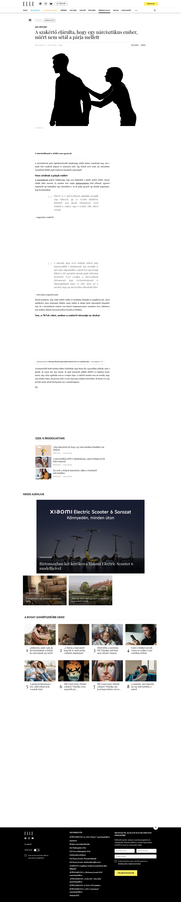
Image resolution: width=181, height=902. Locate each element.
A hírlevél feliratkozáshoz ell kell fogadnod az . (133, 863)
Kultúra (73, 10)
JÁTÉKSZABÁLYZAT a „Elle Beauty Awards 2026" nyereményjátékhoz (86, 874)
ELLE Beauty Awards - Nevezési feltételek (83, 859)
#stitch (78, 361)
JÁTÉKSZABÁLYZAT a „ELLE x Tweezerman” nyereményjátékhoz (84, 890)
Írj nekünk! (28, 844)
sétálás (143, 45)
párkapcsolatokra (82, 183)
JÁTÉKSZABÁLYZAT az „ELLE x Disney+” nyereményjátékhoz (90, 837)
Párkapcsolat (104, 10)
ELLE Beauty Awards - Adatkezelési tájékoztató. (85, 862)
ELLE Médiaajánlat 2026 (78, 848)
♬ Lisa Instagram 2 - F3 (96, 361)
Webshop (151, 4)
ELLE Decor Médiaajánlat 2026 (80, 851)
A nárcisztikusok (41, 180)
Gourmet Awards (50, 10)
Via (36, 387)
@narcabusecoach (42, 361)
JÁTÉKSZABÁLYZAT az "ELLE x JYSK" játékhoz (85, 885)
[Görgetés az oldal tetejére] (155, 827)
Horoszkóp (126, 10)
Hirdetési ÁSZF (74, 895)
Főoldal (38, 20)
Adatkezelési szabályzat (78, 855)
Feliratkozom (126, 873)
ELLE (60, 45)
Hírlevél (62, 4)
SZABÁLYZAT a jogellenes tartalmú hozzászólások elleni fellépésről (88, 867)
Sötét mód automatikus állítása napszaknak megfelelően (38, 857)
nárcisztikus (135, 45)
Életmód (92, 10)
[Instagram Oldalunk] (29, 838)
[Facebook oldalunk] (40, 4)
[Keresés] (154, 10)
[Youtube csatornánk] (51, 4)
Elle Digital (35, 10)
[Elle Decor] (28, 4)
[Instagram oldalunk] (45, 4)
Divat (25, 10)
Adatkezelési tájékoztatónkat (129, 864)
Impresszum (73, 841)
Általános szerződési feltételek (80, 844)
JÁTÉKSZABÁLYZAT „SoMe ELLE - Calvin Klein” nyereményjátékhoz (85, 880)
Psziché (83, 10)
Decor (115, 10)
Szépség (63, 10)
